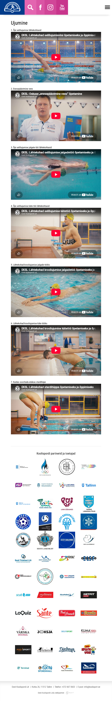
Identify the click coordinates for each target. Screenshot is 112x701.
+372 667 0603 (68, 687)
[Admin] (1, 1)
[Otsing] (30, 7)
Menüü (89, 7)
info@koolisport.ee (92, 687)
